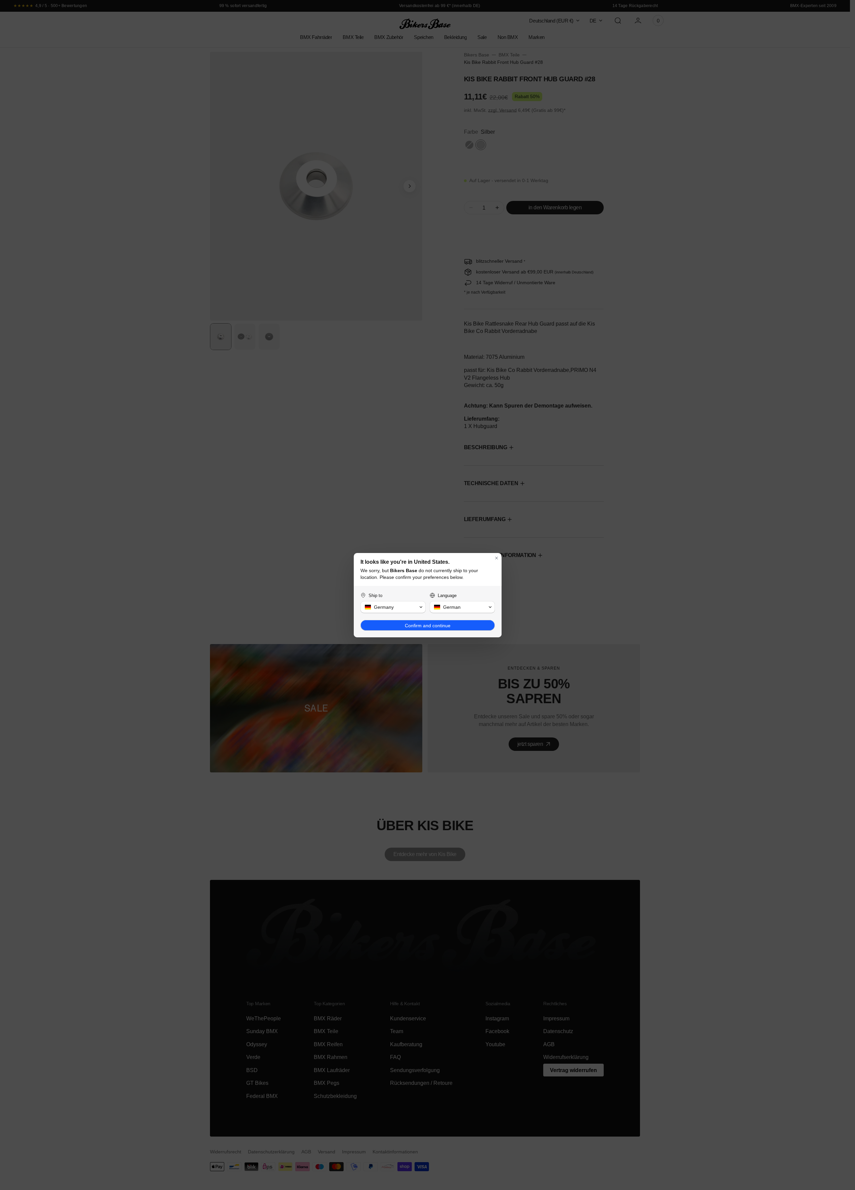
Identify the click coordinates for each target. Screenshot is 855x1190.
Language (447, 595)
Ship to (375, 595)
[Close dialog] (496, 558)
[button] (393, 607)
